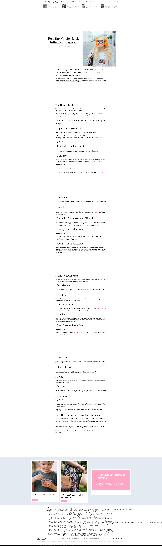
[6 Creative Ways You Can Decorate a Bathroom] (83, 6)
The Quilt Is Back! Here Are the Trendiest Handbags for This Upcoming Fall (72, 495)
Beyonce (97, 308)
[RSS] (115, 2)
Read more (35, 499)
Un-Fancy (95, 212)
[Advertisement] (81, 19)
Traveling (107, 4)
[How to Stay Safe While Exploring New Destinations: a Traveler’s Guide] (102, 6)
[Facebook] (106, 2)
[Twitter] (118, 2)
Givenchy (76, 332)
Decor (87, 4)
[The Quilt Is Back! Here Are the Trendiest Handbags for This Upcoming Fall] (74, 476)
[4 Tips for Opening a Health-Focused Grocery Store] (64, 6)
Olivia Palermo (76, 203)
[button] (45, 1)
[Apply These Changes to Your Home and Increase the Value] (45, 6)
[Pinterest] (112, 2)
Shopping (68, 4)
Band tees (58, 159)
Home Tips (49, 4)
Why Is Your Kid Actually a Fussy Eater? (44, 495)
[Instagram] (109, 2)
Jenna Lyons (61, 409)
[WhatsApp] (67, 49)
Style (63, 35)
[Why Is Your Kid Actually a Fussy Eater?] (44, 476)
